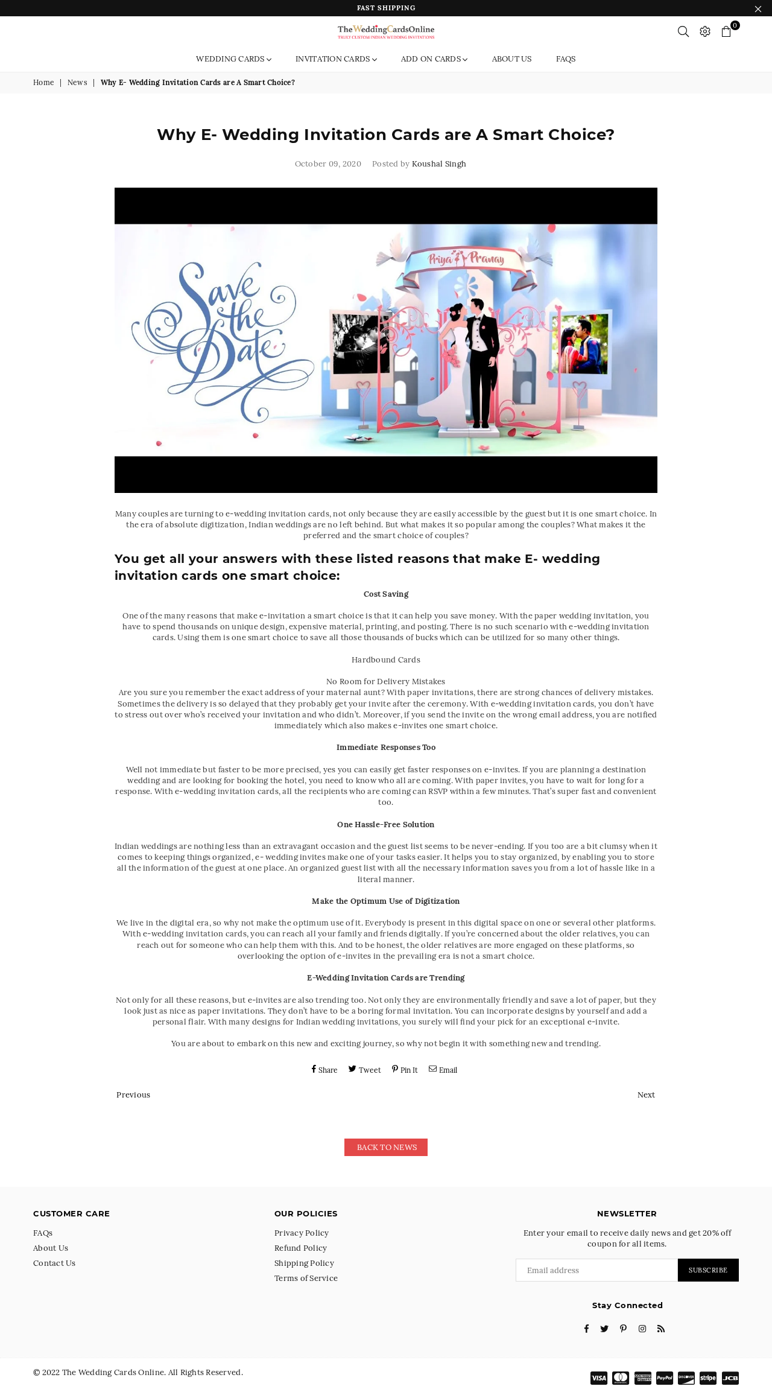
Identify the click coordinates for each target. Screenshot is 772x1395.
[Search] (683, 31)
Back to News (386, 1147)
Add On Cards (432, 59)
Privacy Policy (301, 1233)
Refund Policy (300, 1248)
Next (647, 1095)
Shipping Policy (304, 1263)
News (77, 82)
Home (43, 82)
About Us (512, 59)
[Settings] (705, 31)
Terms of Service (306, 1278)
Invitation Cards (334, 59)
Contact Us (54, 1263)
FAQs (566, 59)
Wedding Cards (231, 59)
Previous (133, 1095)
